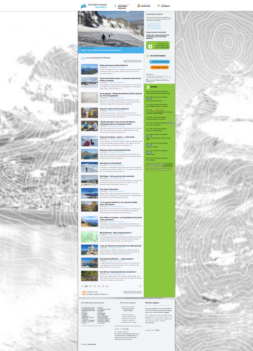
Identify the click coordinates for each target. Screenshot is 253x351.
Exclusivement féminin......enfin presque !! (117, 259)
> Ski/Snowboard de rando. (89, 310)
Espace (165, 5)
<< (82, 286)
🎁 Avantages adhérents (159, 67)
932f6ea (157, 330)
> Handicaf (100, 307)
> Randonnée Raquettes (88, 309)
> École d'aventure (102, 317)
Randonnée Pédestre (116, 67)
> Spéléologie (85, 316)
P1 (86, 286)
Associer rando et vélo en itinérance (114, 109)
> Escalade (84, 313)
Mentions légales (152, 303)
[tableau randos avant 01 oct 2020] (158, 49)
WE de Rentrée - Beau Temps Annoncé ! (116, 233)
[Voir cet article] (89, 69)
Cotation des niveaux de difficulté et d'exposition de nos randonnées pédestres (157, 36)
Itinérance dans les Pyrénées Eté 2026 (115, 150)
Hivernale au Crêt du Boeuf (110, 163)
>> (140, 286)
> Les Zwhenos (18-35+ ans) (105, 321)
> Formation (84, 319)
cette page (126, 329)
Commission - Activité (124, 6)
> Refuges (84, 314)
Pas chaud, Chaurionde (109, 189)
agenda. (167, 312)
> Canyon (84, 323)
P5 (103, 286)
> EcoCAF (100, 312)
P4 (99, 286)
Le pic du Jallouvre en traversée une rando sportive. (121, 246)
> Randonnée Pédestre (103, 319)
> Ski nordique (101, 314)
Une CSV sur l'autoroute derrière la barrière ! (118, 272)
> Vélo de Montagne (102, 316)
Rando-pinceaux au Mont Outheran (114, 65)
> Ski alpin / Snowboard (88, 320)
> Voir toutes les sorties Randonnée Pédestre (156, 165)
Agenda (153, 87)
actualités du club (92, 292)
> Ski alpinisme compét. (104, 309)
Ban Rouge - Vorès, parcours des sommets (117, 176)
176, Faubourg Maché (128, 308)
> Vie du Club (101, 323)
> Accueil (83, 312)
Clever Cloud (92, 344)
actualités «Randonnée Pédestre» (97, 294)
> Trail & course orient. (87, 321)
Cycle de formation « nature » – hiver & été (117, 137)
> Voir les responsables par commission (92, 325)
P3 (94, 286)
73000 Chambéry (128, 310)
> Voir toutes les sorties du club (158, 170)
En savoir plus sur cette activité (156, 32)
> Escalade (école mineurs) (89, 307)
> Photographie (101, 313)
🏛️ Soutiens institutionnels (159, 61)
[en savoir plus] (149, 322)
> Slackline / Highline (103, 320)
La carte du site (145, 5)
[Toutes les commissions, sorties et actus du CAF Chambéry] (94, 6)
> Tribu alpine (101, 310)
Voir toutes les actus (132, 61)
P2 (90, 286)
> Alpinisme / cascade (87, 317)
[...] (112, 73)
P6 (107, 286)
